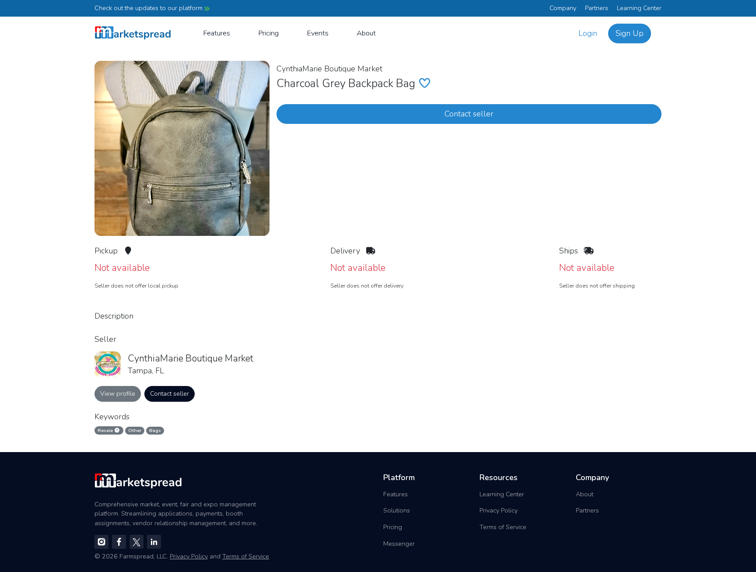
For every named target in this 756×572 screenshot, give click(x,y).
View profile (117, 393)
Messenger (399, 543)
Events (318, 33)
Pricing (268, 33)
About (366, 33)
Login (587, 33)
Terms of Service (503, 527)
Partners (596, 8)
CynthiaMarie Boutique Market (329, 68)
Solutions (396, 510)
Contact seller (469, 114)
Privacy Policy (499, 510)
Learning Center (639, 8)
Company (563, 8)
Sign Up (630, 33)
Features (216, 33)
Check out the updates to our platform (149, 8)
